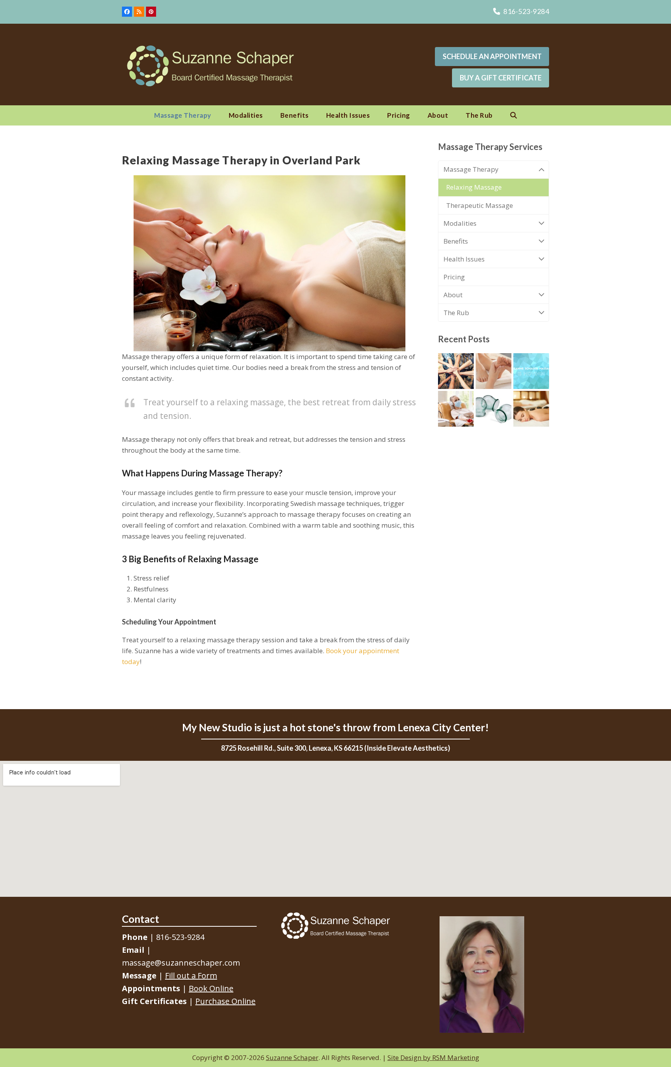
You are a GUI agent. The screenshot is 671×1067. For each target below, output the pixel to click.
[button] (513, 115)
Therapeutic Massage (479, 205)
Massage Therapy (471, 169)
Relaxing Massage (474, 187)
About (452, 294)
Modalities (459, 223)
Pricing (454, 276)
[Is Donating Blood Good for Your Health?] (456, 407)
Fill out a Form (191, 975)
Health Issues (464, 259)
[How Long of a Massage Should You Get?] (531, 407)
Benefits (455, 241)
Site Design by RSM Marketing (433, 1057)
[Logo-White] (335, 925)
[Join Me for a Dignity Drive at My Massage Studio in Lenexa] (456, 370)
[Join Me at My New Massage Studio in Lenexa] (531, 370)
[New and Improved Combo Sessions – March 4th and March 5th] (493, 370)
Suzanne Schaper (292, 1057)
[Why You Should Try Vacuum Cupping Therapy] (493, 407)
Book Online (211, 988)
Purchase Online (225, 1001)
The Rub (456, 312)
